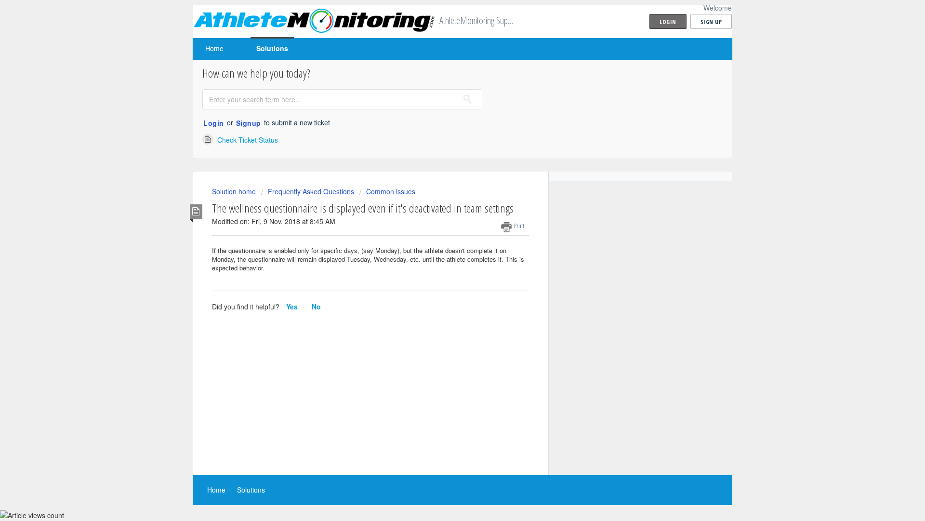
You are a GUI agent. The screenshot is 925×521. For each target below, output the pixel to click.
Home (214, 48)
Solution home (235, 191)
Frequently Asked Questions (311, 191)
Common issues (390, 191)
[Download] (444, 133)
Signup (248, 123)
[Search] (468, 99)
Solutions (272, 48)
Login (213, 123)
